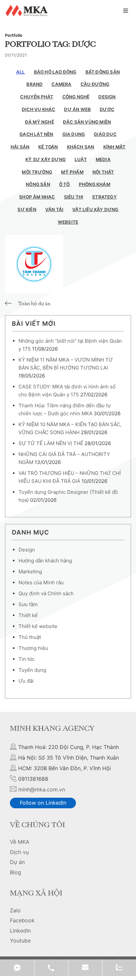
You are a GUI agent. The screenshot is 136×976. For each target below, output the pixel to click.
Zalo (15, 910)
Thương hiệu (33, 648)
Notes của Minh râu (41, 582)
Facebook (22, 920)
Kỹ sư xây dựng (45, 159)
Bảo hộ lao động (55, 72)
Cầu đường (95, 84)
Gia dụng (73, 134)
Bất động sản (102, 72)
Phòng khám (94, 184)
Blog (15, 872)
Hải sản (20, 146)
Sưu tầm (28, 604)
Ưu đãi (26, 681)
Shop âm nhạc (37, 197)
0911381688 (51, 967)
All (20, 72)
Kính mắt (114, 146)
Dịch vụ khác (38, 109)
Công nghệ (76, 96)
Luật (81, 159)
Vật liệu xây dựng (95, 209)
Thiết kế (28, 615)
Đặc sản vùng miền (87, 122)
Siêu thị (74, 197)
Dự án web (77, 109)
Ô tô (64, 184)
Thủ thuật (29, 637)
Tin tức (26, 659)
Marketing (30, 571)
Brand (34, 84)
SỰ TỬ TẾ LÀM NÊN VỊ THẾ (50, 443)
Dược (107, 109)
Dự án (17, 862)
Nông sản (38, 184)
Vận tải (54, 209)
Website (68, 222)
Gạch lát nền (36, 134)
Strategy (104, 197)
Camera (61, 84)
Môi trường (37, 172)
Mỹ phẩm (72, 172)
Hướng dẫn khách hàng (45, 560)
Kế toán (48, 146)
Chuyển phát (36, 96)
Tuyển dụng (32, 670)
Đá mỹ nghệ (39, 122)
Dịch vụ (19, 852)
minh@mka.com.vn (41, 789)
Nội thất (103, 172)
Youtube (20, 940)
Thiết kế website (37, 626)
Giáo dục (105, 134)
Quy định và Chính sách (46, 593)
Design (107, 96)
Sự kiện (26, 209)
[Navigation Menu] (125, 10)
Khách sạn (80, 146)
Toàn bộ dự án (34, 304)
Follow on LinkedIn (43, 802)
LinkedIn (20, 930)
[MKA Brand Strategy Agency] (27, 11)
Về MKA (19, 841)
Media (103, 159)
